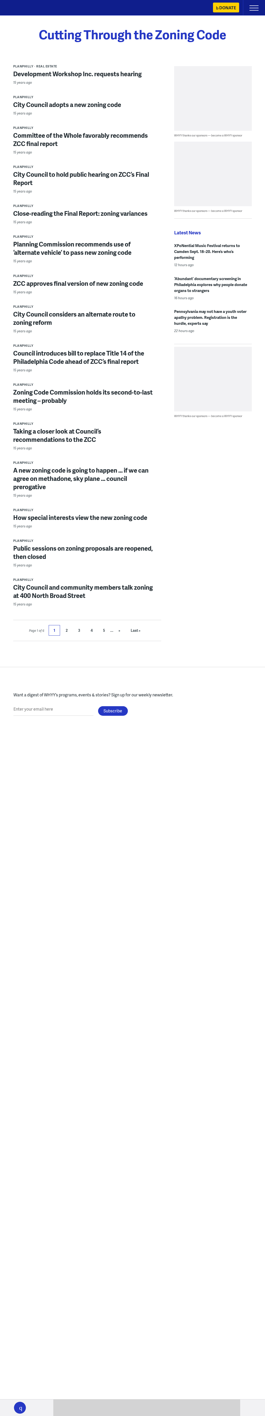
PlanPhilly (23, 66)
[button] (20, 1408)
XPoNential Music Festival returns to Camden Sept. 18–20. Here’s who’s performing (207, 251)
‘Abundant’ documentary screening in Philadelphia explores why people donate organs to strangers (210, 284)
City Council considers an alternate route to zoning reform (74, 318)
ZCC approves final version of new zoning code (78, 283)
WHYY (19, 8)
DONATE (227, 8)
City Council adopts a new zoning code (67, 104)
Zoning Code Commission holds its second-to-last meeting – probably (83, 396)
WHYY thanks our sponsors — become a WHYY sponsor (208, 135)
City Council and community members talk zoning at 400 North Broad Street (83, 591)
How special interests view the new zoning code (80, 517)
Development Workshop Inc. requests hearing (77, 74)
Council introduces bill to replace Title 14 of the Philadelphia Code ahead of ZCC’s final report (78, 357)
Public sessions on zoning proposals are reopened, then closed (83, 552)
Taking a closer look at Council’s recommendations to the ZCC (57, 435)
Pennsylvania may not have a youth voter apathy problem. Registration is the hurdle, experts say (210, 317)
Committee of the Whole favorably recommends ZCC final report (80, 139)
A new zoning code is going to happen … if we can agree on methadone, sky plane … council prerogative (81, 478)
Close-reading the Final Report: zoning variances (80, 213)
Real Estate (46, 66)
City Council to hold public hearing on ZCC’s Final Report (81, 178)
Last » (136, 630)
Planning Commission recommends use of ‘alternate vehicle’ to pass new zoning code (72, 248)
